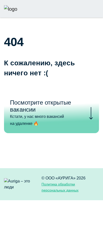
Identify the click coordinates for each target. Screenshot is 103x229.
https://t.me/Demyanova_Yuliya (79, 9)
